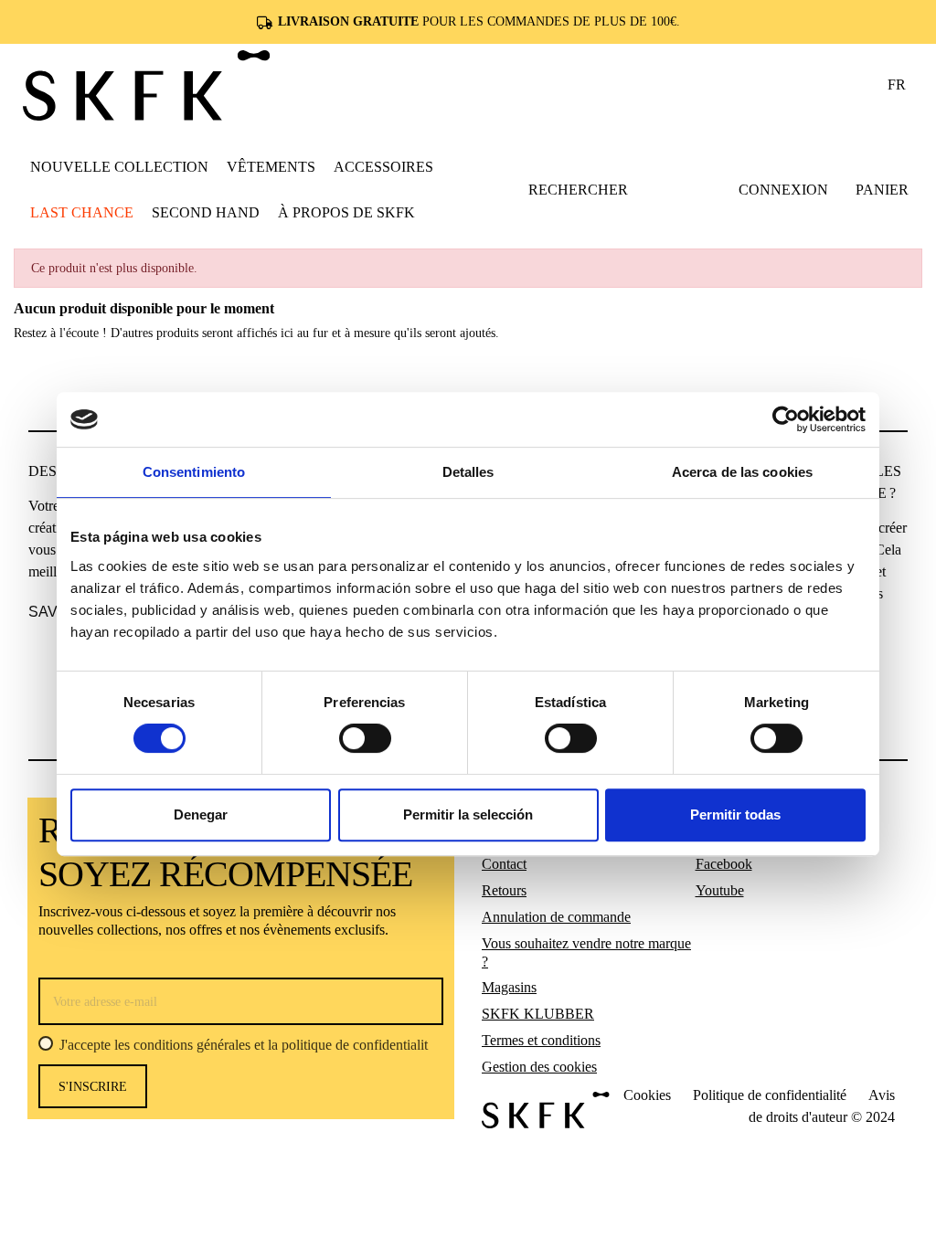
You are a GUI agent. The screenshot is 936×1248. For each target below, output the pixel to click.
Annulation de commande (556, 917)
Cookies (647, 1095)
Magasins (509, 987)
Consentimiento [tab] (194, 472)
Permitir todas (735, 814)
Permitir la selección (468, 814)
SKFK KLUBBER (538, 1013)
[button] (271, 166)
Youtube (720, 890)
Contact (504, 864)
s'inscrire (92, 1087)
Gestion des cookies (539, 1066)
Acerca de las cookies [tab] (742, 472)
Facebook (724, 864)
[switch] (365, 738)
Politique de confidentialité (769, 1095)
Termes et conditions (541, 1040)
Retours (504, 890)
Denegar (201, 814)
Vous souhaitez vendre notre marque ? (586, 952)
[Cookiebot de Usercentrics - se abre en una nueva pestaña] (786, 419)
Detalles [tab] (468, 472)
